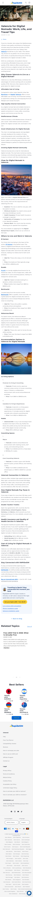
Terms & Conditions (9, 774)
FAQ (4, 736)
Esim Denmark (6, 849)
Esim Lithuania (7, 867)
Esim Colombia (16, 844)
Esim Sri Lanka (16, 884)
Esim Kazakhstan (25, 863)
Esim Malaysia (9, 870)
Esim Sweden (25, 884)
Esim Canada (8, 844)
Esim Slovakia (25, 879)
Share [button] (4, 39)
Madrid (13, 94)
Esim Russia (8, 879)
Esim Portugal (9, 877)
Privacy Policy (7, 770)
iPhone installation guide (10, 608)
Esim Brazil (17, 842)
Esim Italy (25, 860)
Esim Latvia (25, 865)
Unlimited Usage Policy (10, 788)
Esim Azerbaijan (26, 839)
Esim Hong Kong (25, 856)
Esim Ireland (19, 860)
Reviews (5, 747)
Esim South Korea (26, 882)
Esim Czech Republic (25, 846)
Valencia (4, 51)
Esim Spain (8, 884)
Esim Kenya (9, 865)
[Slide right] (20, 677)
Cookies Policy (7, 781)
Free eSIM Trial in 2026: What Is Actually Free (15, 634)
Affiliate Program (8, 757)
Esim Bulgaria (25, 842)
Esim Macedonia (27, 867)
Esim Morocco (6, 872)
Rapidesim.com (12, 834)
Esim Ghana (8, 856)
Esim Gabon (9, 853)
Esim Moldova (25, 870)
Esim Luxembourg (16, 867)
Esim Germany (25, 853)
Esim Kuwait (17, 865)
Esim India (25, 858)
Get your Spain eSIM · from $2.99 (14, 602)
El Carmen (9, 244)
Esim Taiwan (18, 886)
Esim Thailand (26, 886)
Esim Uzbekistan (13, 893)
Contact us (6, 761)
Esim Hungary (9, 858)
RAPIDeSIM (4, 570)
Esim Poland (26, 875)
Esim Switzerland (9, 886)
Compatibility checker (9, 743)
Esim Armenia (26, 837)
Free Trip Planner (8, 740)
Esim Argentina (17, 837)
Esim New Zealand (26, 872)
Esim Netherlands (16, 872)
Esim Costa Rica (26, 844)
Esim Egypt (29, 849)
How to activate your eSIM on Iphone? (14, 791)
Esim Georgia (16, 853)
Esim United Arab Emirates (25, 889)
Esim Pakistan (17, 875)
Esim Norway (9, 875)
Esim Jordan (16, 863)
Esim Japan (8, 863)
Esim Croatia (7, 846)
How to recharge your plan (11, 750)
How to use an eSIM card (10, 754)
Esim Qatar (17, 877)
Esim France (25, 851)
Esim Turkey (14, 889)
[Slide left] (13, 677)
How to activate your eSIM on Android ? (15, 794)
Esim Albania (8, 837)
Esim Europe (22, 893)
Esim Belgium (9, 842)
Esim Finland (17, 851)
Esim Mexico (17, 870)
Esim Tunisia (6, 889)
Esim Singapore (17, 879)
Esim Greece (16, 856)
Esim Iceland (18, 858)
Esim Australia (8, 839)
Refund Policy (7, 777)
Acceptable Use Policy (9, 784)
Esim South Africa (16, 882)
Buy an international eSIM (9, 579)
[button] (3, 2)
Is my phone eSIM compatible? (12, 606)
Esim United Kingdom (10, 891)
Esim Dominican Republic (18, 849)
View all (29, 626)
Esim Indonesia (10, 860)
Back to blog (17, 619)
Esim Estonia (9, 851)
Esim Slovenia (7, 882)
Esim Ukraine (20, 891)
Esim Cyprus (15, 846)
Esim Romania (25, 877)
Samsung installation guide (11, 611)
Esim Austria (17, 839)
